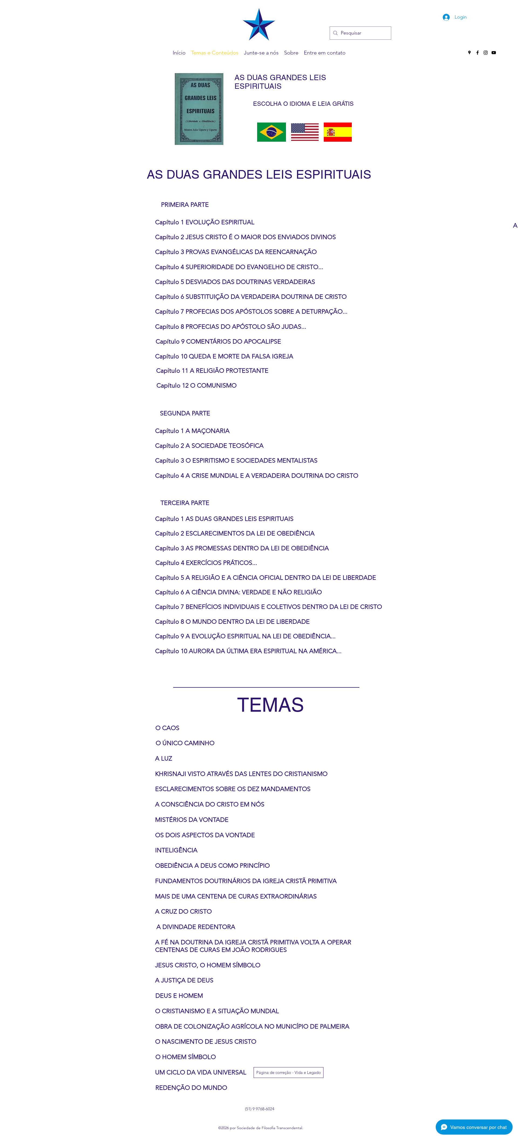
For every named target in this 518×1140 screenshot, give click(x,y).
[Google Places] (469, 52)
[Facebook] (477, 52)
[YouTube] (493, 52)
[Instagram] (485, 52)
